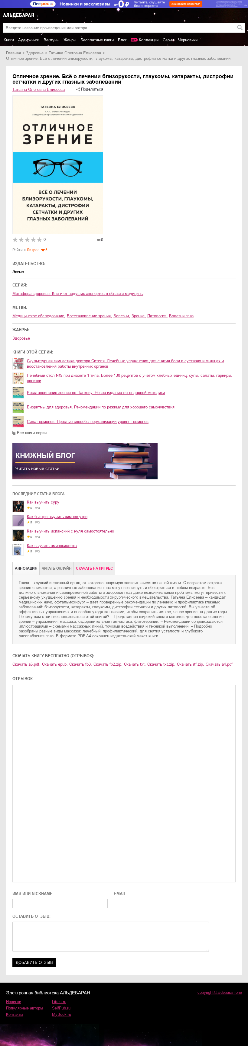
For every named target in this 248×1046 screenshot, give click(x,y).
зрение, (139, 316)
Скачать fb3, (80, 664)
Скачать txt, (135, 664)
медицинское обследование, (38, 316)
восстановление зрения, (89, 316)
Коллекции (148, 40)
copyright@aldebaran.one (219, 992)
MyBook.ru (61, 1014)
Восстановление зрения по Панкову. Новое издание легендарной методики (96, 392)
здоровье (35, 53)
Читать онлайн (56, 568)
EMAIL (120, 893)
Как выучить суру (43, 502)
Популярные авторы (24, 1008)
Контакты (14, 1014)
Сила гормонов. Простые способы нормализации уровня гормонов (87, 421)
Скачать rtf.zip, (190, 664)
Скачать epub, (55, 664)
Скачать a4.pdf (219, 664)
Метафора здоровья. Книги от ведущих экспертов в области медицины (77, 293)
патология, (157, 316)
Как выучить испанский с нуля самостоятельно (70, 531)
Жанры (70, 40)
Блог (122, 40)
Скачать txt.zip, (161, 664)
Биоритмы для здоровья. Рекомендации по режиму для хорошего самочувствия (101, 407)
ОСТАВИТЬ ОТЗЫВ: (31, 916)
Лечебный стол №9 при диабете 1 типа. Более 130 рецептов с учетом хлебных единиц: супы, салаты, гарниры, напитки (129, 378)
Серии (168, 40)
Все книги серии (32, 432)
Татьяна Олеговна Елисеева (75, 53)
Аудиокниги (28, 40)
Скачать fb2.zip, (107, 664)
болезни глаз (181, 316)
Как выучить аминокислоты (52, 545)
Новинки (13, 1002)
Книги (9, 40)
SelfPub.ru (61, 1008)
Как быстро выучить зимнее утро (57, 516)
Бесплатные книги (97, 40)
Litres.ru (59, 1002)
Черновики (187, 40)
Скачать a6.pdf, (26, 664)
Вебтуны (51, 40)
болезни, (121, 316)
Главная (13, 53)
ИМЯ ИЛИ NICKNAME (32, 893)
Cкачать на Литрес (94, 568)
